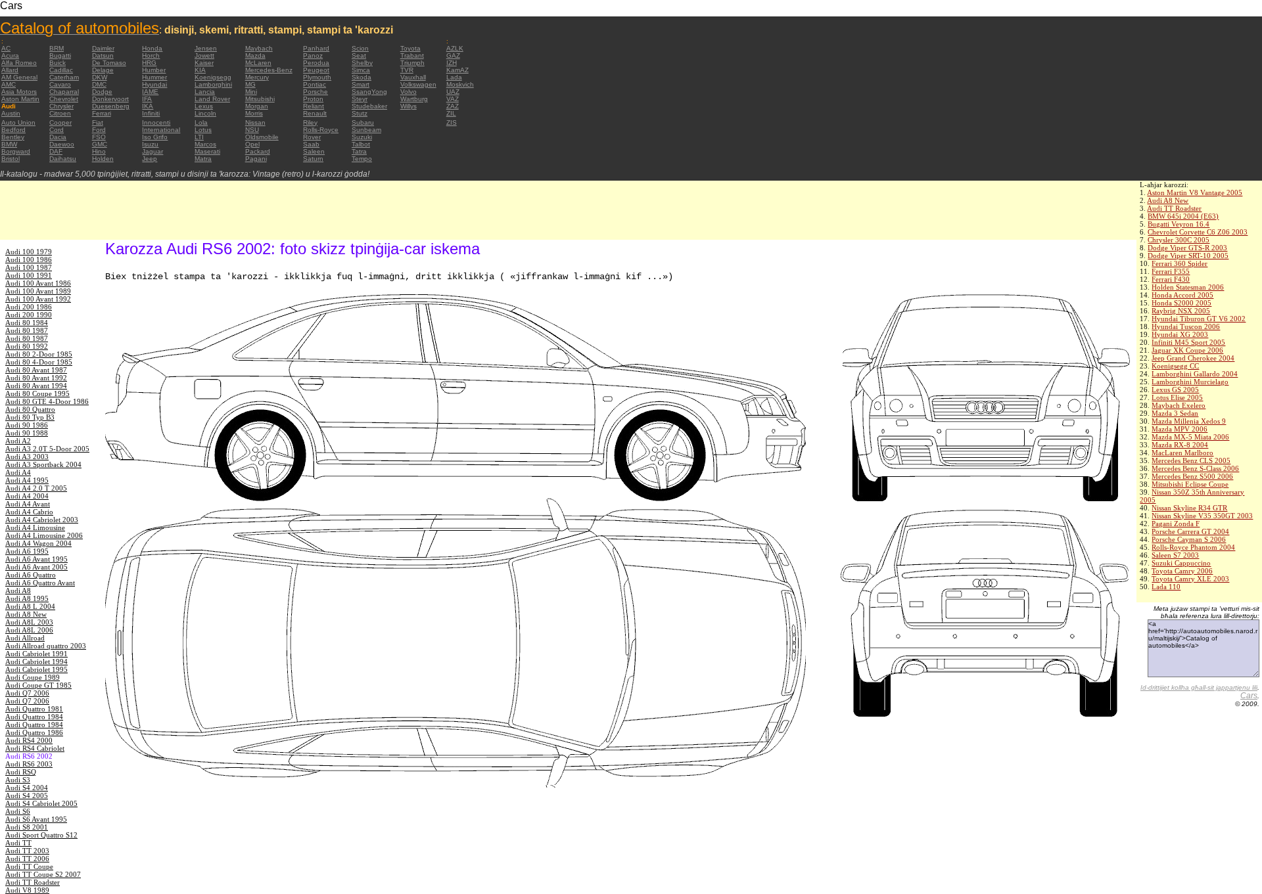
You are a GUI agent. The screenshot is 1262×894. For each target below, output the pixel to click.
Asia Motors (19, 91)
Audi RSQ (20, 772)
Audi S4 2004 (26, 788)
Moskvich (460, 84)
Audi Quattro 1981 (34, 709)
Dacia (57, 137)
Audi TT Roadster (1174, 208)
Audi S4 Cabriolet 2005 (41, 803)
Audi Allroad (25, 638)
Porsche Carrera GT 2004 (1190, 531)
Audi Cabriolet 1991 (36, 654)
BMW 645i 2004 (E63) (1183, 216)
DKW (99, 77)
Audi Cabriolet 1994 (36, 661)
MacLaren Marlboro (1182, 453)
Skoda (361, 77)
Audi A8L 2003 (29, 622)
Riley (310, 122)
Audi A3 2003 (27, 456)
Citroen (60, 113)
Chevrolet (63, 98)
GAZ (453, 55)
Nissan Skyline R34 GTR (1189, 508)
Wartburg (414, 98)
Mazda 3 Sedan (1175, 413)
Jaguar (152, 151)
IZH (451, 62)
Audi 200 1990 (28, 315)
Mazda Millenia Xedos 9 (1189, 421)
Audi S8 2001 (26, 827)
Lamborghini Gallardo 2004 (1195, 374)
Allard (9, 70)
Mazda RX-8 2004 (1180, 445)
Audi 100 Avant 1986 (38, 283)
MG (250, 84)
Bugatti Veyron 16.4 (1178, 224)
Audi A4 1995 (27, 480)
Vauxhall (413, 77)
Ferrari (101, 113)
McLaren (258, 62)
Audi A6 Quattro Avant (40, 583)
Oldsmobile (262, 137)
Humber (154, 70)
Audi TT (18, 843)
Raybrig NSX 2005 (1181, 311)
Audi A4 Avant (27, 504)
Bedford (13, 129)
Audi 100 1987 (28, 267)
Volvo (408, 91)
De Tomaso (109, 62)
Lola (201, 122)
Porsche (315, 91)
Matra (203, 158)
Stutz (359, 113)
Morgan (256, 106)
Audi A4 (18, 472)
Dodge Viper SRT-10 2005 (1188, 255)
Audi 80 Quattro (30, 409)
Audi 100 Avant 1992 (38, 299)
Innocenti (156, 122)
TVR (406, 70)
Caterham (64, 77)
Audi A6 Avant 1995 (36, 559)
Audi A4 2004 (27, 496)
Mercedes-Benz (268, 70)
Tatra (359, 151)
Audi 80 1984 (26, 322)
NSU (252, 129)
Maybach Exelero (1178, 405)
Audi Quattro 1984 (34, 717)
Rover (312, 137)
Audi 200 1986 (28, 307)
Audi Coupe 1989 (32, 677)
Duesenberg (110, 106)
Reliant (313, 106)
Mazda (255, 55)
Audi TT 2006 (27, 858)
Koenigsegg (213, 77)
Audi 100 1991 (28, 275)
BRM (56, 48)
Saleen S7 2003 (1175, 555)
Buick (57, 62)
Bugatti (60, 55)
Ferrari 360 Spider (1179, 263)
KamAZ (457, 70)
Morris (254, 113)
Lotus (203, 129)
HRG (149, 62)
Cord (56, 129)
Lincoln (205, 113)
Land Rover (212, 98)
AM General (19, 77)
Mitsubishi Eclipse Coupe (1190, 484)
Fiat (97, 122)
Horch (151, 55)
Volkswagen (418, 84)
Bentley (12, 137)
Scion (360, 48)
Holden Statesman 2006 (1188, 287)
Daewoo (61, 144)
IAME (150, 91)
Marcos (205, 144)
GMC (99, 144)
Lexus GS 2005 (1175, 389)
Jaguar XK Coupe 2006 (1187, 350)
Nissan (255, 122)
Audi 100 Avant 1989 (38, 291)
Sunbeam (366, 129)
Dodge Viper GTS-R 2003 (1187, 248)
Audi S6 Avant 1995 (36, 819)
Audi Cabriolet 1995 (36, 669)
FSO (99, 137)
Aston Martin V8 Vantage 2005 (1194, 192)
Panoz (313, 55)
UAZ (452, 91)
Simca (361, 70)
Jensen (206, 48)
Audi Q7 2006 (27, 693)
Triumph (412, 62)
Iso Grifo (155, 137)
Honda (152, 48)
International (161, 129)
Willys (408, 106)
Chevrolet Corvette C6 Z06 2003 (1198, 232)
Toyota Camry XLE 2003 (1190, 579)
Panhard (316, 48)
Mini (251, 91)
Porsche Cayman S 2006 (1189, 539)
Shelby (362, 62)
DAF (55, 151)
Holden (103, 158)
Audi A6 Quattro (30, 575)
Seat (359, 55)
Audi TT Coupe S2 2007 (43, 874)
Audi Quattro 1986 (34, 732)
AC (6, 48)
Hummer (154, 77)
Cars (1248, 695)
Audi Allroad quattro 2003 (45, 646)
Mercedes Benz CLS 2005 (1191, 460)
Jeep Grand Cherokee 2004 (1193, 358)
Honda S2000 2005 (1181, 303)
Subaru (363, 122)
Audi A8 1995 (27, 598)
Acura (10, 55)
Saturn (313, 158)
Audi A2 (18, 441)
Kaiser (204, 62)
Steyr (359, 98)
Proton (313, 98)
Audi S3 (17, 780)
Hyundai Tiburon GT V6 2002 (1199, 319)
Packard (257, 151)
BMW (9, 144)
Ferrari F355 (1171, 271)
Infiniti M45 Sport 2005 (1188, 342)
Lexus (204, 106)
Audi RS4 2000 (29, 740)
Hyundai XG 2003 (1180, 334)
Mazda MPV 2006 (1179, 429)
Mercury (257, 77)
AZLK (454, 48)
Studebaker (369, 106)
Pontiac (314, 84)
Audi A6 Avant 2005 (36, 567)
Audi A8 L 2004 (30, 606)
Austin (10, 113)
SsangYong (369, 91)
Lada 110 (1166, 587)
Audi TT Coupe (29, 866)
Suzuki (362, 137)
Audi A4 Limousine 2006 (44, 535)
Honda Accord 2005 (1182, 295)
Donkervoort (110, 98)
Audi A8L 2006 (29, 630)
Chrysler (61, 106)
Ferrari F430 (1171, 279)
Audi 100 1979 (28, 252)
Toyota (410, 48)
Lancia (205, 91)
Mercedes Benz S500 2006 (1192, 476)
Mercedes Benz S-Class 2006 (1195, 468)
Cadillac (61, 70)
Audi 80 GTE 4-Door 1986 (47, 401)
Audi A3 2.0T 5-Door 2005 (47, 449)
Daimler (103, 48)
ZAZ (452, 106)
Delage (103, 70)
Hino (99, 151)
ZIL (451, 113)
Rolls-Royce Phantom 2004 (1193, 547)
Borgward (15, 151)
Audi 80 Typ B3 (30, 417)
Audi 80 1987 (26, 330)
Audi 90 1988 (26, 433)
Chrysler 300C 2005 (1178, 240)
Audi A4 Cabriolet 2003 (41, 520)
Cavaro (60, 84)
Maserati (207, 151)
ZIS (451, 122)
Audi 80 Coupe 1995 (37, 393)
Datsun (103, 55)
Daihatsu (62, 158)
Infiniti (151, 113)
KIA (200, 70)
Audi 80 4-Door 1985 (38, 362)
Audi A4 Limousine (35, 527)
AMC (8, 84)
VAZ (452, 98)
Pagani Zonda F (1176, 523)
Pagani (256, 158)
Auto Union (18, 122)
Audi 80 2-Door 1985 (38, 354)
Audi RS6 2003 (29, 764)
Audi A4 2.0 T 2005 (36, 488)
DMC (99, 84)
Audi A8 (18, 590)
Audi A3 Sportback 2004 (43, 464)
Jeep (149, 158)
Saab (311, 144)
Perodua (316, 62)
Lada (454, 77)
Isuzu (150, 144)
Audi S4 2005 (26, 795)
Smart (360, 84)
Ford (99, 129)
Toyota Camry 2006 (1182, 571)
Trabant (412, 55)
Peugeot (316, 70)
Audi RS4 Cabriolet (34, 748)
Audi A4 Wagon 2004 (38, 543)
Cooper (60, 122)
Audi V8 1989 (27, 890)
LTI (199, 137)
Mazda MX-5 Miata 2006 (1190, 437)
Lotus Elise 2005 (1177, 397)
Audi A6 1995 (27, 551)
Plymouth (317, 77)
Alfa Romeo (19, 62)
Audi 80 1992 (26, 346)
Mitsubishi (260, 98)
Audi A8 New (1167, 200)
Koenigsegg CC (1175, 366)
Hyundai (154, 84)
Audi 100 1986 (28, 259)
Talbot (361, 144)
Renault (315, 113)
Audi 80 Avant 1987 (36, 370)
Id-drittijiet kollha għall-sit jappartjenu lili (1198, 687)
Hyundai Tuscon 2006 (1186, 326)
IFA (147, 98)
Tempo (362, 158)
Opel (252, 144)
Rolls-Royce (321, 129)
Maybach (259, 48)
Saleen (314, 151)
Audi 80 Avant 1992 (36, 378)
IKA (147, 106)
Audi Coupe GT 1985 (38, 685)
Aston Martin (20, 98)
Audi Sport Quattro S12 (41, 835)
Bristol (10, 158)
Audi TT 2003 (27, 851)
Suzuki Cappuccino (1181, 563)
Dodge (102, 91)
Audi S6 (17, 811)
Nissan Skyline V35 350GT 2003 (1202, 516)
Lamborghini (213, 84)
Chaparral (64, 91)
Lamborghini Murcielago (1190, 382)
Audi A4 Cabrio (29, 512)
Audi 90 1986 (26, 425)
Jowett (204, 55)
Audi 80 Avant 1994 (36, 386)
